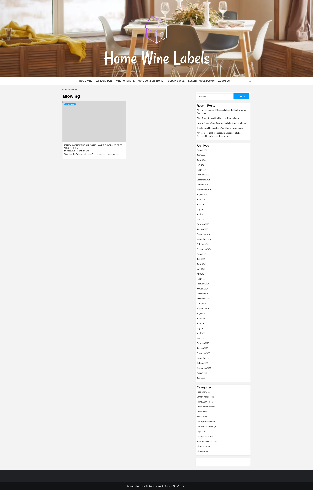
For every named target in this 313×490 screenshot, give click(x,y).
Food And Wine (175, 81)
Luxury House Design (201, 81)
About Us (224, 81)
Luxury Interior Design (206, 426)
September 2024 (204, 249)
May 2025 (201, 209)
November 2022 (203, 358)
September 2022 (204, 368)
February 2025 (203, 224)
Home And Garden (205, 401)
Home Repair (202, 411)
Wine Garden (104, 81)
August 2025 (202, 194)
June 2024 (201, 264)
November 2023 (203, 298)
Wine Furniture (125, 81)
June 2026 (201, 160)
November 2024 (203, 239)
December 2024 (203, 234)
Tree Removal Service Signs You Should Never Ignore (220, 128)
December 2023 (203, 293)
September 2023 (204, 308)
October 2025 (202, 184)
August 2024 (202, 254)
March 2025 (201, 219)
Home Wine (85, 81)
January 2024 (202, 288)
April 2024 (201, 273)
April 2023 (201, 333)
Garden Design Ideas (206, 396)
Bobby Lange (72, 151)
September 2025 (204, 189)
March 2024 (201, 278)
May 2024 (201, 269)
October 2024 (202, 244)
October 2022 (202, 363)
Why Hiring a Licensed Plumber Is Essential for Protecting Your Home (222, 112)
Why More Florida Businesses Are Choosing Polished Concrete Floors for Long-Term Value (219, 134)
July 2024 (201, 259)
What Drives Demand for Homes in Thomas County (218, 118)
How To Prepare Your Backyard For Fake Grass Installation (222, 123)
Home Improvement (206, 406)
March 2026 (201, 169)
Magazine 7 (169, 486)
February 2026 (203, 174)
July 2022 (201, 378)
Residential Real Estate (207, 441)
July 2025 (201, 199)
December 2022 (203, 353)
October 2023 (202, 303)
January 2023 (202, 348)
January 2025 (202, 229)
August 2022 (202, 373)
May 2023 (201, 328)
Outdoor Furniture (150, 81)
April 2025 (201, 214)
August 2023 (202, 313)
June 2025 (201, 204)
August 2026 (202, 150)
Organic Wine (202, 431)
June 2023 (201, 323)
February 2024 (203, 283)
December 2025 (203, 179)
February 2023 (203, 343)
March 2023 (201, 338)
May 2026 (201, 164)
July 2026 (201, 155)
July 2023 (201, 318)
